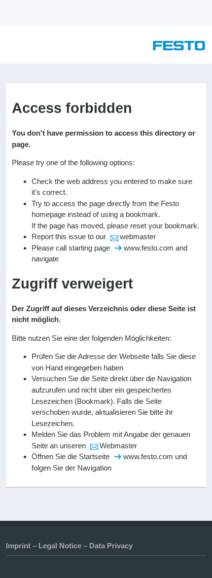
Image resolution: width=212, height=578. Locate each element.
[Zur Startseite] (179, 47)
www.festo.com (149, 248)
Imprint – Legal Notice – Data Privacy (69, 546)
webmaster (138, 236)
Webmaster (118, 445)
